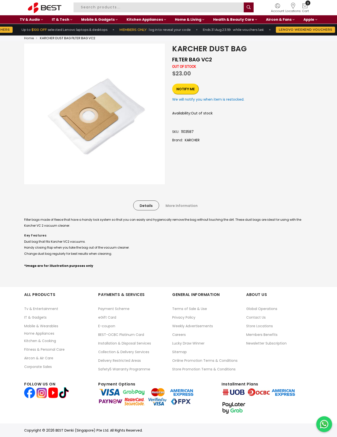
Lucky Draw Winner (188, 343)
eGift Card (107, 317)
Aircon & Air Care (38, 358)
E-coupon (106, 326)
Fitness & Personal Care (44, 349)
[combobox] (161, 7)
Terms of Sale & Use (189, 308)
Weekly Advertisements (192, 326)
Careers (179, 334)
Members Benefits (262, 334)
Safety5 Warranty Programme (124, 369)
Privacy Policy (183, 317)
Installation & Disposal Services (124, 343)
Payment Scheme (114, 308)
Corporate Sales (38, 366)
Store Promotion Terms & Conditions (204, 369)
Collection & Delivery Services (123, 351)
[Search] (249, 7)
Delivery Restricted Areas (119, 360)
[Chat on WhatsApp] (324, 424)
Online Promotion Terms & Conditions (205, 360)
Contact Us (256, 317)
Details (146, 205)
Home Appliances (39, 333)
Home (29, 38)
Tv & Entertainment (41, 308)
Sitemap (179, 351)
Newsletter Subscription (266, 343)
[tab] (146, 205)
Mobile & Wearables (41, 326)
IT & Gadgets (35, 317)
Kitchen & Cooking (40, 340)
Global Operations (261, 308)
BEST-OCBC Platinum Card (121, 334)
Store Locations (259, 326)
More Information (182, 205)
